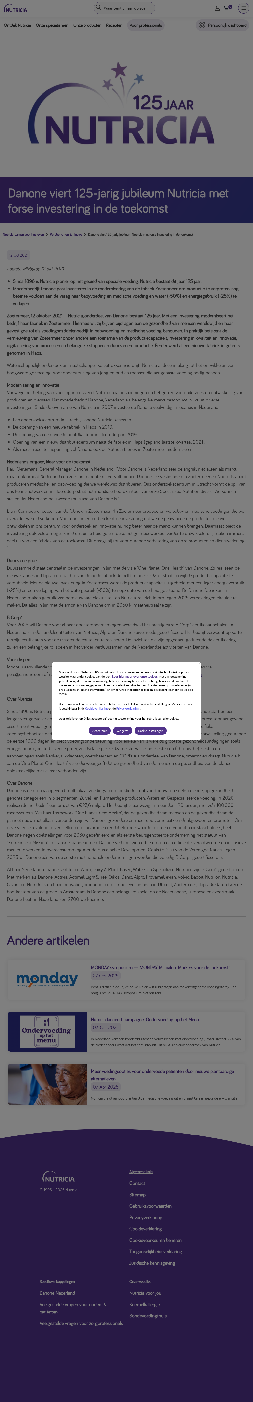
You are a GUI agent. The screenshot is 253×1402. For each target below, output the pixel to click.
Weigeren (123, 731)
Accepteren (99, 731)
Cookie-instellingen (150, 731)
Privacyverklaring (128, 708)
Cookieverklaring (96, 708)
